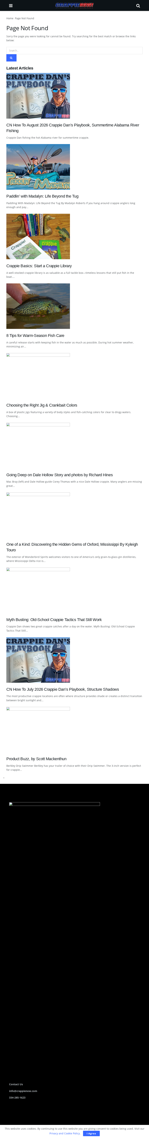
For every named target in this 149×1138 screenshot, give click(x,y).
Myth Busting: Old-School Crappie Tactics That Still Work (54, 619)
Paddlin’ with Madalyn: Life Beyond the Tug (42, 196)
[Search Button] (138, 5)
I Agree (91, 1133)
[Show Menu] (11, 5)
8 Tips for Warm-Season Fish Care (35, 335)
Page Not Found (24, 18)
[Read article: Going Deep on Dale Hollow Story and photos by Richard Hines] (74, 445)
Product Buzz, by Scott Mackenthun (36, 759)
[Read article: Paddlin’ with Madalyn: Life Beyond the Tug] (74, 167)
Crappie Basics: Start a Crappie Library (39, 266)
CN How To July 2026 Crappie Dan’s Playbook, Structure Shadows (62, 689)
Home (9, 18)
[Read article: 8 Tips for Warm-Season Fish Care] (74, 306)
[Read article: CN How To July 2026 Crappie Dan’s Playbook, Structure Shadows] (74, 660)
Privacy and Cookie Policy (64, 1133)
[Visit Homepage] (74, 5)
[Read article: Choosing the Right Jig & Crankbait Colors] (74, 376)
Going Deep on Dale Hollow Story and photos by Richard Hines (59, 475)
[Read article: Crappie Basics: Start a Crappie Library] (74, 236)
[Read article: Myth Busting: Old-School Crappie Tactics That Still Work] (74, 590)
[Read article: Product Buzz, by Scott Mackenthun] (74, 729)
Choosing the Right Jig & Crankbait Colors (41, 405)
